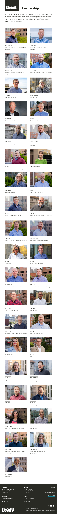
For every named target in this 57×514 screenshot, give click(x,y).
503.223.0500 (27, 492)
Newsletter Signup (50, 492)
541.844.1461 (5, 501)
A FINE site (52, 510)
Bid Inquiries (51, 496)
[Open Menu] (53, 3)
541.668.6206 (27, 501)
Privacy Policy (34, 508)
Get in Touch (51, 490)
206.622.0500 (5, 492)
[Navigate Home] (12, 5)
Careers (53, 487)
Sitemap (28, 508)
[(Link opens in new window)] (48, 506)
